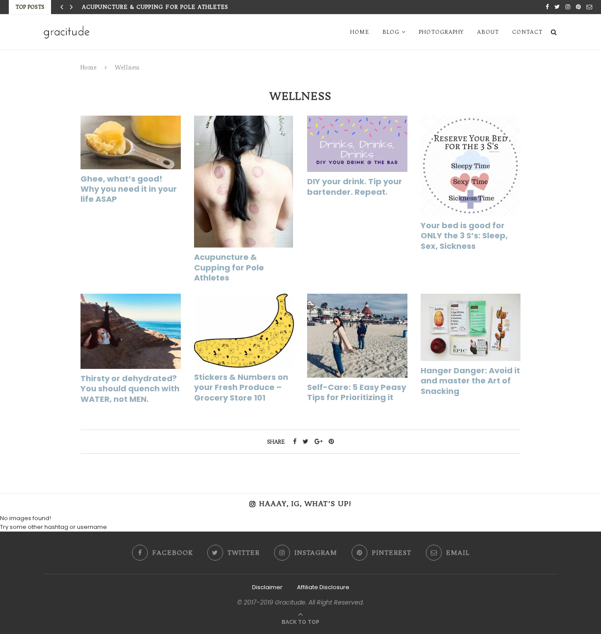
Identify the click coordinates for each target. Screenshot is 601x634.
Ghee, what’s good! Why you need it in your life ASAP (129, 189)
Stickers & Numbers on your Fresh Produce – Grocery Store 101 (241, 387)
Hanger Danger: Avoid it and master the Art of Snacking (470, 381)
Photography (441, 32)
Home (359, 32)
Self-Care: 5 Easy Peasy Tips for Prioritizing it (356, 392)
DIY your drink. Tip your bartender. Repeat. (354, 186)
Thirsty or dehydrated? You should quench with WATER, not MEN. (130, 388)
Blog (390, 32)
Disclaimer (267, 587)
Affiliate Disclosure (323, 587)
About (488, 32)
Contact (527, 32)
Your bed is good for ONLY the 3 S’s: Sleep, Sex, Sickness (464, 235)
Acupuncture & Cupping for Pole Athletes (155, 7)
